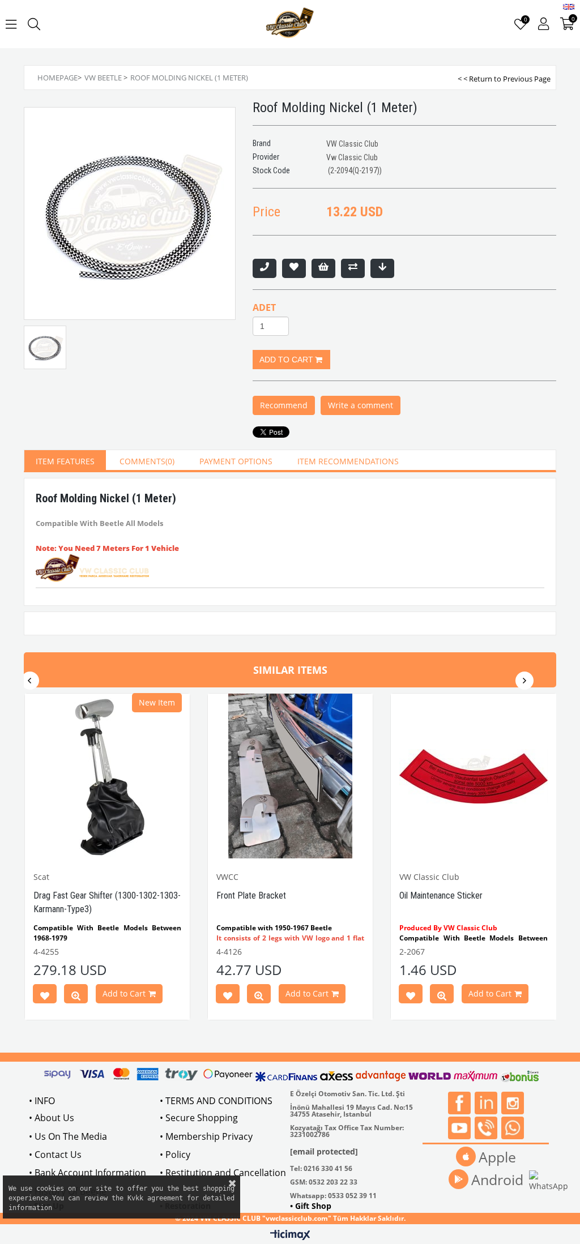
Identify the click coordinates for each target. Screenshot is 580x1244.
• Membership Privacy (206, 1136)
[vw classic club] (290, 24)
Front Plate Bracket (251, 895)
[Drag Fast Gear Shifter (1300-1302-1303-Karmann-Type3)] (107, 776)
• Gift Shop (310, 1205)
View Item (76, 996)
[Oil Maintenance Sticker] (473, 776)
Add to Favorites (45, 996)
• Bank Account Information (87, 1172)
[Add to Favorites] (294, 268)
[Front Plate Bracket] (290, 776)
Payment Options (235, 461)
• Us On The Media (68, 1136)
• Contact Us (55, 1154)
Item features (65, 461)
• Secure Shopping (199, 1118)
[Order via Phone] (264, 268)
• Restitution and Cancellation (223, 1172)
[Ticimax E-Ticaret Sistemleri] (290, 1235)
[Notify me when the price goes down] (382, 268)
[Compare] (353, 268)
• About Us (51, 1118)
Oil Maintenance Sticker (441, 895)
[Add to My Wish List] (323, 268)
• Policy (175, 1154)
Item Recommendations (348, 461)
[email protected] (324, 1151)
